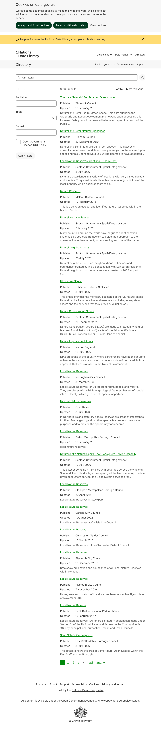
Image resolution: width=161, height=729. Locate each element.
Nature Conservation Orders (77, 311)
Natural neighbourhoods (74, 247)
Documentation (125, 64)
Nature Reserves (70, 191)
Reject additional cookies (71, 25)
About (53, 684)
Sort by (119, 89)
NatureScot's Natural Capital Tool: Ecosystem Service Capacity (98, 453)
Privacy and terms (112, 684)
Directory (140, 54)
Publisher (21, 97)
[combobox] (36, 103)
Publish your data (105, 64)
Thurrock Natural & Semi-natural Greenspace (87, 97)
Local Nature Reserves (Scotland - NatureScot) (88, 161)
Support (140, 64)
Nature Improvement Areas (76, 341)
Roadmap (41, 684)
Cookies (94, 684)
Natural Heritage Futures (75, 217)
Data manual (122, 54)
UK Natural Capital (71, 281)
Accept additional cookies (33, 25)
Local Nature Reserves (74, 371)
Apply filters (25, 155)
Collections (103, 54)
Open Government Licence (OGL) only (34, 143)
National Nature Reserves (75, 401)
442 (91, 662)
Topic (19, 111)
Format (20, 126)
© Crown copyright (80, 720)
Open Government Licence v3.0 (80, 700)
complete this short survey (89, 39)
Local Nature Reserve (73, 529)
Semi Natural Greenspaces (76, 635)
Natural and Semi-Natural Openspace (82, 130)
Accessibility (79, 684)
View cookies (98, 25)
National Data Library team (87, 690)
